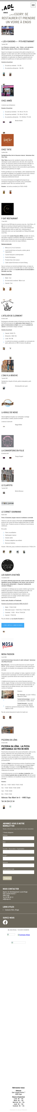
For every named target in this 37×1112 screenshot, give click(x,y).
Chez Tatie (6, 149)
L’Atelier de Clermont (11, 316)
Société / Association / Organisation (13, 849)
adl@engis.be (7, 899)
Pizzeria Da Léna (9, 740)
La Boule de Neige (9, 412)
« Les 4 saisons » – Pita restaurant (17, 41)
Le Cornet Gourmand (11, 512)
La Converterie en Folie (12, 450)
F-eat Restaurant (9, 218)
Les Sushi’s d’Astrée (10, 575)
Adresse (5, 862)
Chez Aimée (6, 101)
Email (5, 855)
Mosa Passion (7, 654)
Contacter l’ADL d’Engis (12, 910)
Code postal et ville (8, 869)
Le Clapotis (6, 485)
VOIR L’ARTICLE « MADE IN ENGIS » (13, 625)
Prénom (5, 835)
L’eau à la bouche (9, 375)
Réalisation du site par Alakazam (18, 1110)
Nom (4, 842)
